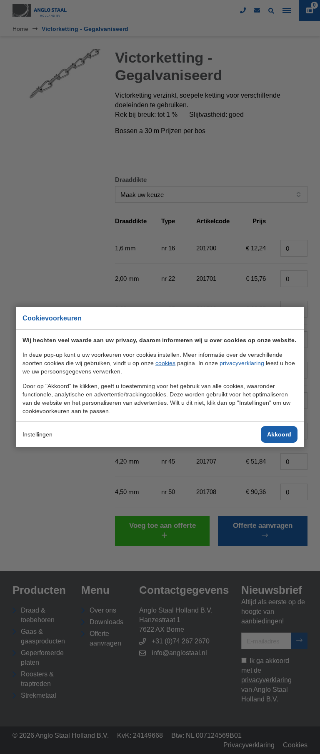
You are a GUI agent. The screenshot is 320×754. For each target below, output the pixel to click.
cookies (165, 363)
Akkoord (279, 434)
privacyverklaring (242, 363)
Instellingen (37, 434)
